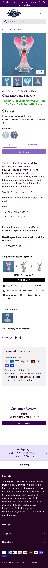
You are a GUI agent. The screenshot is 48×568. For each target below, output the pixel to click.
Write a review (24, 423)
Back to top (24, 464)
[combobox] (24, 21)
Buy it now (24, 152)
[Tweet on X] (11, 337)
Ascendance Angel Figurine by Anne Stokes (23, 295)
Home (4, 29)
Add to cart (32, 144)
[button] (44, 13)
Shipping (6, 116)
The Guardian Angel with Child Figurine (22, 291)
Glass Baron (7, 91)
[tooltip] (7, 318)
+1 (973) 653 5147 (11, 246)
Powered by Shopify (29, 562)
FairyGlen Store (14, 562)
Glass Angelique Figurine (19, 29)
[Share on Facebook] (16, 337)
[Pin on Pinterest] (20, 337)
